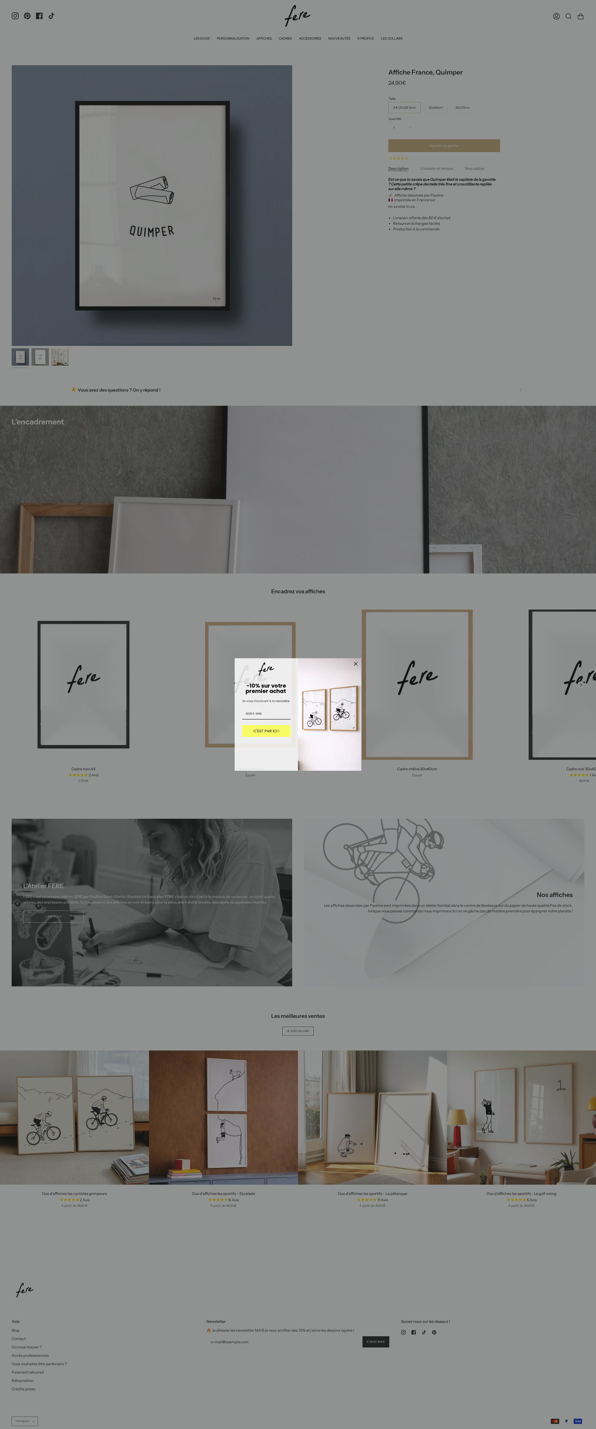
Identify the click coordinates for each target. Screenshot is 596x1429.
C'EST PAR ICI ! (266, 731)
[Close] (355, 663)
